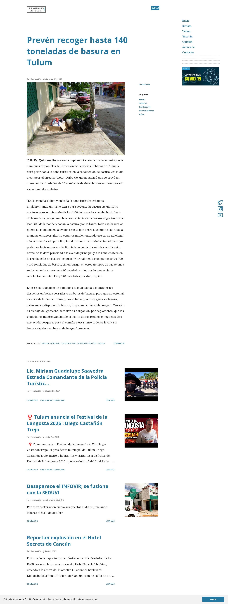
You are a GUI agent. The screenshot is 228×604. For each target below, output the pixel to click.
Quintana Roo (145, 107)
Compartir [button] (144, 84)
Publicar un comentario (52, 400)
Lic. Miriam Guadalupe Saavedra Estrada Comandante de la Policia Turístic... (67, 377)
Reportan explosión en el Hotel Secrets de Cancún (64, 540)
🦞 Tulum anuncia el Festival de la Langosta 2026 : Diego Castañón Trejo (67, 423)
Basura (142, 99)
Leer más (110, 400)
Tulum (141, 114)
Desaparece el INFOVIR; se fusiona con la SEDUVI (67, 489)
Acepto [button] (213, 599)
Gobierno (143, 103)
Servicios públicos (146, 110)
